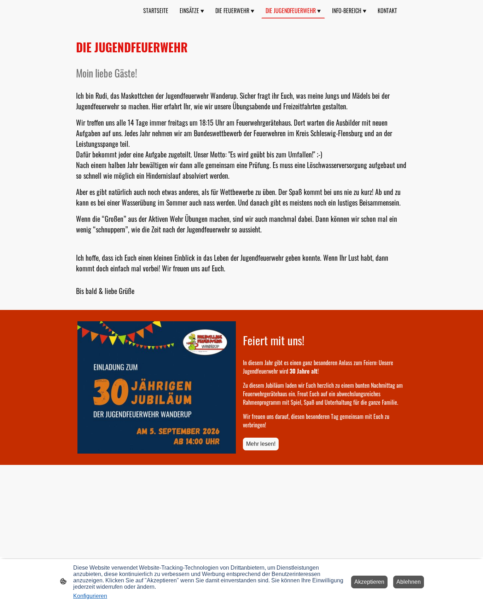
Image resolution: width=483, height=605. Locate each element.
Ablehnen (408, 582)
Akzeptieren (369, 582)
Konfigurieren (90, 596)
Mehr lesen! (260, 444)
